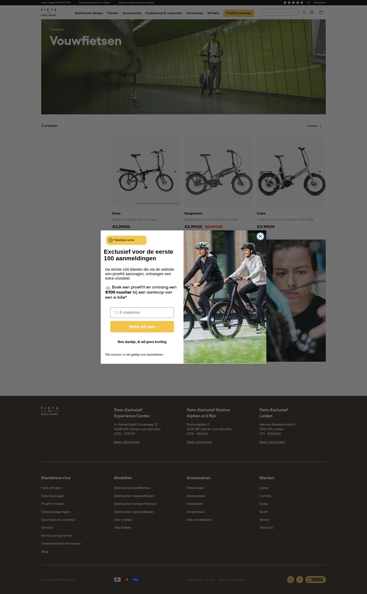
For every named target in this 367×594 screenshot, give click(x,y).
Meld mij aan (142, 326)
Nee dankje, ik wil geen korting (142, 341)
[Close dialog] (260, 236)
